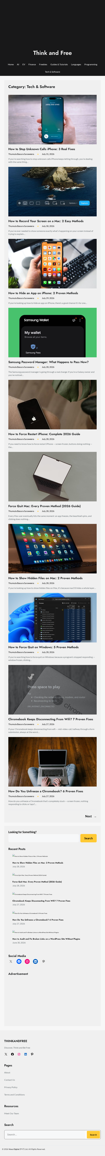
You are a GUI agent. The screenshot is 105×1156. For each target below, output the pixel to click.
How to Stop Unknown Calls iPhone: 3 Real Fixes (41, 149)
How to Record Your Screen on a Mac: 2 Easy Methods (46, 221)
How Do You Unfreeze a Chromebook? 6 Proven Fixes (45, 791)
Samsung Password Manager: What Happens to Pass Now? (48, 362)
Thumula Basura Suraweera (21, 154)
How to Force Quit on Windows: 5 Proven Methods (43, 647)
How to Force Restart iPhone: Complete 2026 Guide (44, 434)
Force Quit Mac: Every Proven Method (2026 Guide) (44, 506)
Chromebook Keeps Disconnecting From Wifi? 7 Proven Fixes (50, 719)
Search (88, 838)
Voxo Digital (14, 1149)
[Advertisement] (52, 27)
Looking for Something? (22, 832)
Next (91, 816)
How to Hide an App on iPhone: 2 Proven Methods (43, 293)
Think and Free (52, 53)
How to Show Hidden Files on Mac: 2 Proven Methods (45, 578)
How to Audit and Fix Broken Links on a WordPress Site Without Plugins (46, 939)
